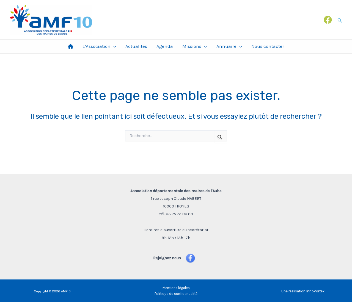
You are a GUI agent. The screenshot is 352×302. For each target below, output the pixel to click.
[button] (339, 19)
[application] (113, 46)
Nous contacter (267, 46)
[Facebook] (328, 20)
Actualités (136, 46)
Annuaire (226, 46)
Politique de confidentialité (176, 294)
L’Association (96, 46)
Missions (191, 46)
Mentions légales (176, 288)
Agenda (164, 46)
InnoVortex (315, 291)
